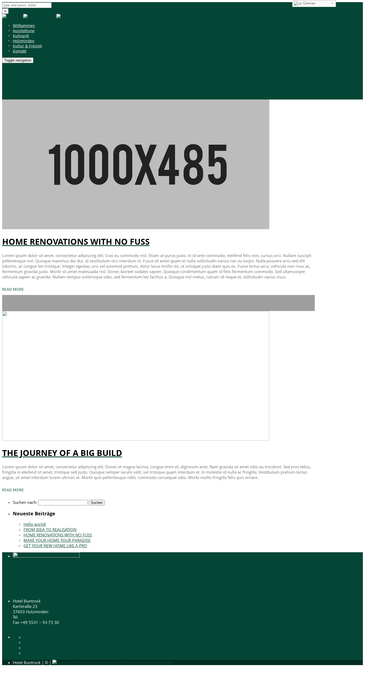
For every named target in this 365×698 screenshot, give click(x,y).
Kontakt (19, 50)
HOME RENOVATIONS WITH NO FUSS (58, 535)
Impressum (34, 642)
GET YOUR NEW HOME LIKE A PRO (55, 545)
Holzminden (23, 40)
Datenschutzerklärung (44, 647)
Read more (13, 289)
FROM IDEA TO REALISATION (50, 529)
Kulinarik (21, 35)
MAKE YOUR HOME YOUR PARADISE (57, 540)
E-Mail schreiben (28, 627)
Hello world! (35, 524)
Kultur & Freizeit (27, 45)
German (308, 3)
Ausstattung (23, 30)
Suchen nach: (25, 502)
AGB (28, 653)
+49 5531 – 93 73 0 (37, 617)
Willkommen (24, 25)
